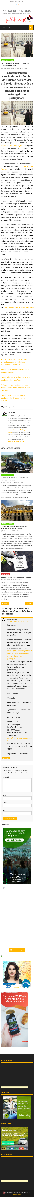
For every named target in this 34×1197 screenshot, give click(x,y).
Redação (17, 68)
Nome (5, 795)
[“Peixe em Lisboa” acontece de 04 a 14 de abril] (17, 561)
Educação (8, 407)
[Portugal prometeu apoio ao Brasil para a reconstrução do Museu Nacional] (17, 510)
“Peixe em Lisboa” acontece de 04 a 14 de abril (16, 577)
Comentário (6, 777)
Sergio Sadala (12, 619)
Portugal (14, 407)
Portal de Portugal (17, 11)
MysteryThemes (17, 1194)
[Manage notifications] (4, 1192)
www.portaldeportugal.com (16, 441)
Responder (6, 758)
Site (4, 810)
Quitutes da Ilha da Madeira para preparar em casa (6, 603)
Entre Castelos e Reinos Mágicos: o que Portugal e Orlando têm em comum (14, 398)
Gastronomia (5, 574)
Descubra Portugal (7, 60)
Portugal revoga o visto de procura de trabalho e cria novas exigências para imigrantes (16, 388)
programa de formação (11, 145)
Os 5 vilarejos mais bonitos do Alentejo (30, 603)
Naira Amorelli (19, 482)
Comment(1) (25, 68)
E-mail (5, 802)
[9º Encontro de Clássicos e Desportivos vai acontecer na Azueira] (17, 462)
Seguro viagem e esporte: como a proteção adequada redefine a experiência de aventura (14, 362)
